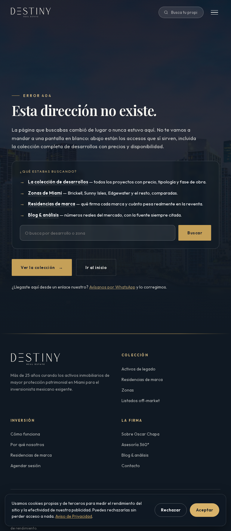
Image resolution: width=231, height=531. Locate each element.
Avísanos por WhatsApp (112, 287)
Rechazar (170, 510)
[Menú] (214, 12)
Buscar (194, 233)
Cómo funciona (25, 434)
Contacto (131, 465)
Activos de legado (139, 369)
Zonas (128, 390)
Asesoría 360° (135, 444)
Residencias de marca (142, 379)
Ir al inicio (96, 267)
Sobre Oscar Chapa (140, 434)
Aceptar (204, 510)
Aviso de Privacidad (73, 516)
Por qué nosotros (27, 444)
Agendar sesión (26, 465)
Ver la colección (42, 267)
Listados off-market (141, 400)
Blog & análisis (135, 455)
